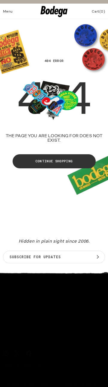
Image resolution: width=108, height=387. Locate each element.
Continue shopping (54, 161)
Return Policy (17, 378)
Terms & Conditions (23, 365)
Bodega (31, 384)
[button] (8, 11)
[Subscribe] (97, 257)
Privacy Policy (18, 371)
